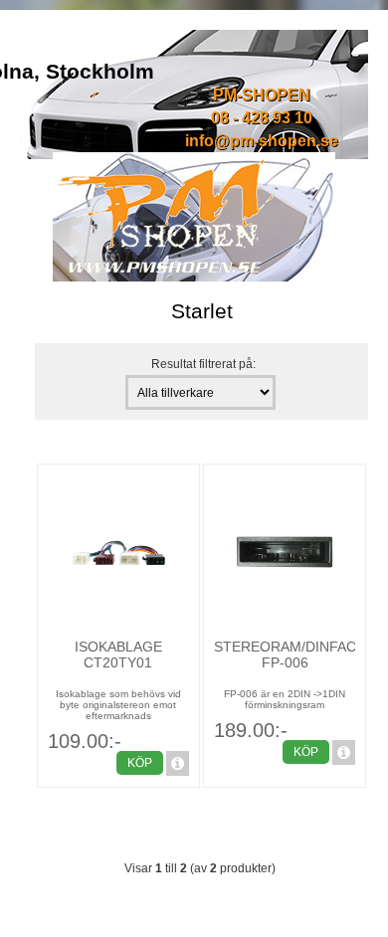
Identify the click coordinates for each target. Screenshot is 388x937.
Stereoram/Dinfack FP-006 (289, 654)
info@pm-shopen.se (261, 140)
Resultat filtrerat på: (203, 363)
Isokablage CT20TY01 (118, 654)
